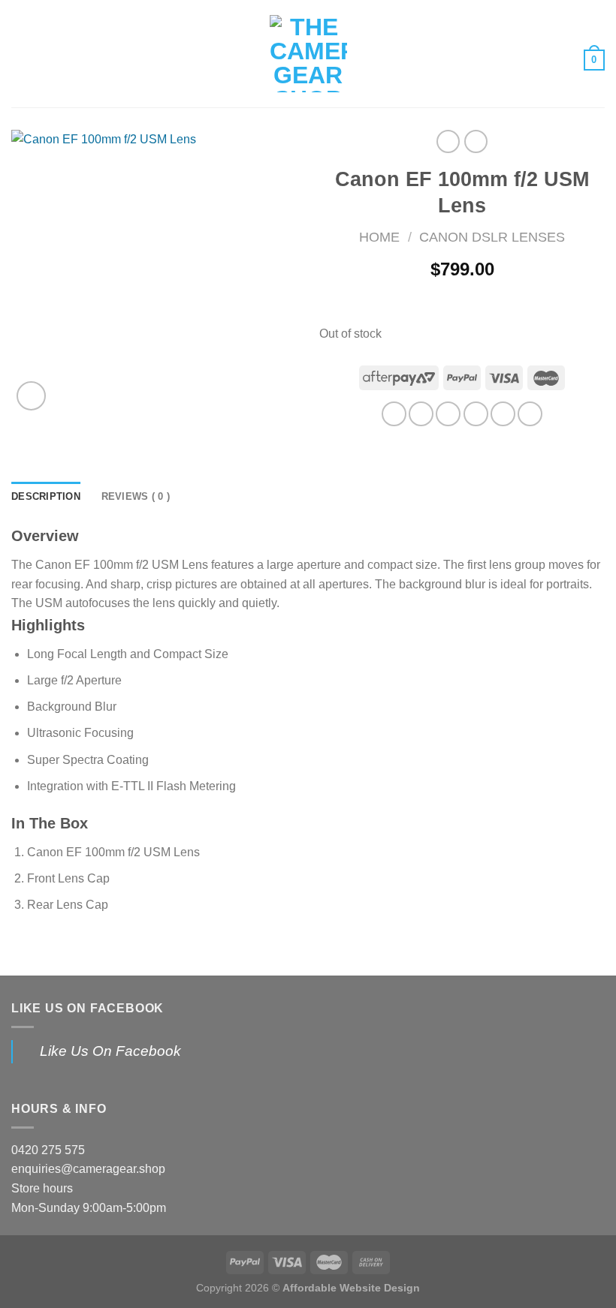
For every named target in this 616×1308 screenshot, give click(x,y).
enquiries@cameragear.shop (88, 1168)
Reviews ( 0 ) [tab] (135, 496)
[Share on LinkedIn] (530, 413)
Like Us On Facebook (87, 1008)
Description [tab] (45, 496)
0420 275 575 (48, 1150)
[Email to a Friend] (476, 413)
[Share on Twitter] (448, 413)
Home (379, 237)
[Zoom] (31, 395)
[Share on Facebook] (421, 413)
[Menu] (20, 53)
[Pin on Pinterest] (503, 413)
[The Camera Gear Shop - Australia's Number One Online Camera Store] (308, 53)
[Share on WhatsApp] (394, 413)
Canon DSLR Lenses (492, 237)
